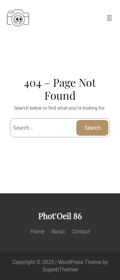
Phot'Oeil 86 (60, 215)
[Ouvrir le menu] (109, 18)
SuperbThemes (60, 269)
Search (92, 128)
